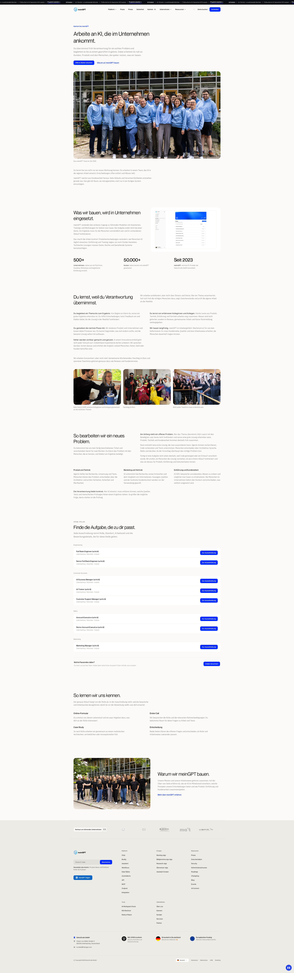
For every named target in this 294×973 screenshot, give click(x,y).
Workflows (125, 868)
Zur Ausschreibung (209, 553)
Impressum (194, 960)
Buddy (124, 859)
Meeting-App (161, 855)
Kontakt (159, 915)
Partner (159, 923)
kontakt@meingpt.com (84, 947)
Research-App (162, 863)
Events (193, 884)
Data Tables (126, 872)
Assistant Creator (163, 872)
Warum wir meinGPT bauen (108, 63)
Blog (192, 880)
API (123, 880)
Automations (126, 876)
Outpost (124, 888)
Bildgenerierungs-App (164, 859)
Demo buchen (203, 9)
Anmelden (215, 9)
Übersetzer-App (162, 868)
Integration (125, 892)
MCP (123, 884)
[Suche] (194, 9)
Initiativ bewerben (211, 664)
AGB (211, 960)
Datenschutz (204, 960)
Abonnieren (106, 862)
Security (194, 863)
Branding (217, 960)
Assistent (125, 863)
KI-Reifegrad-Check (129, 906)
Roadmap (194, 872)
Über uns (160, 906)
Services (160, 919)
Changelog (195, 876)
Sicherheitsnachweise (199, 868)
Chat (123, 855)
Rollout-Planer (127, 915)
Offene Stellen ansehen (83, 63)
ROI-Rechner (126, 911)
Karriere (159, 911)
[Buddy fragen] (289, 968)
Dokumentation (196, 859)
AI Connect (195, 888)
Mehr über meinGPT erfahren (169, 795)
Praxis (193, 855)
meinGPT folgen (84, 878)
